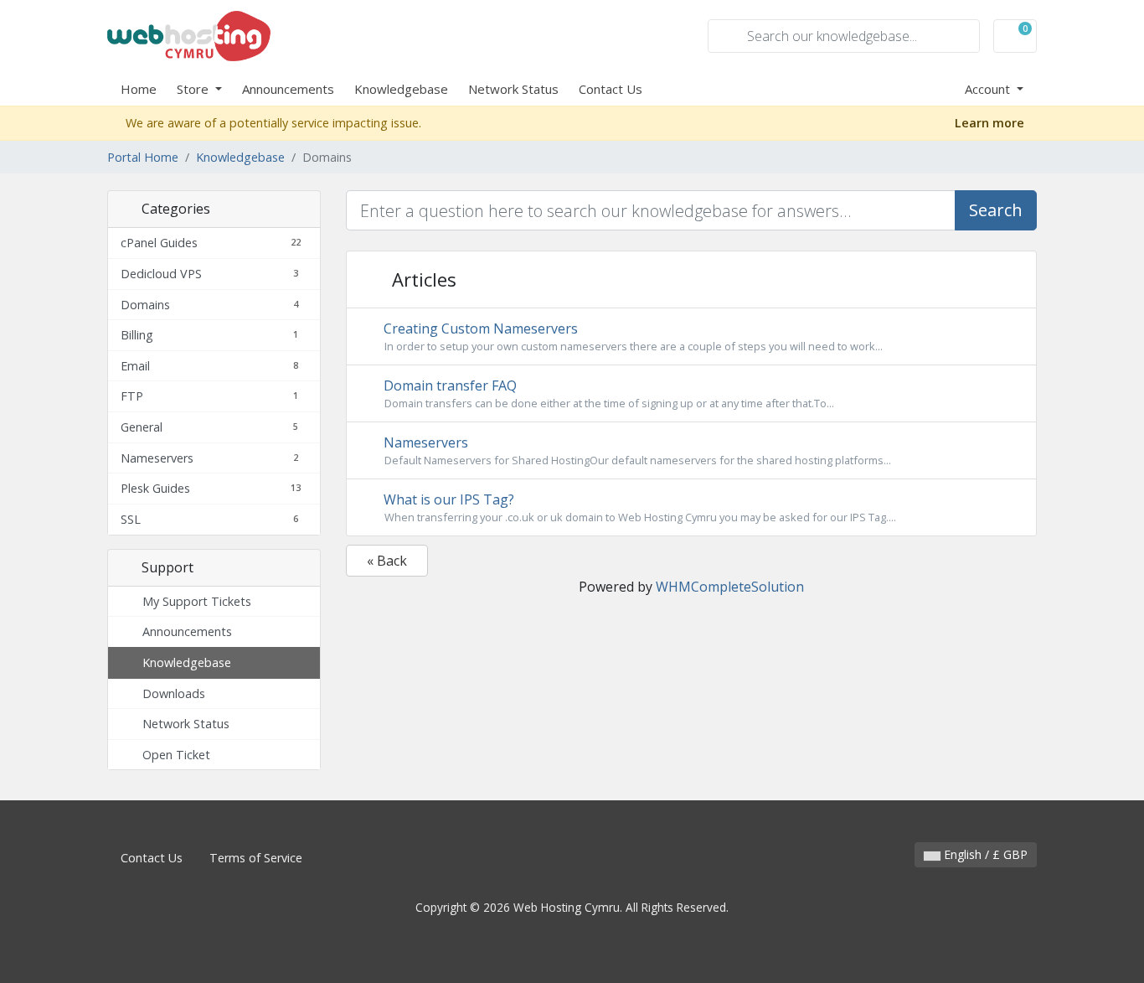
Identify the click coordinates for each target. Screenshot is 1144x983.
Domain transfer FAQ (607, 393)
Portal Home (142, 157)
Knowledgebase (401, 88)
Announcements (288, 88)
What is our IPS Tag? (638, 507)
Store (194, 88)
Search (996, 210)
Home (139, 88)
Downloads (170, 693)
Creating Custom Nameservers (631, 336)
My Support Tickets (193, 601)
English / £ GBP (984, 854)
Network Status (513, 88)
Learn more (991, 123)
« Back (387, 560)
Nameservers (635, 450)
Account (989, 88)
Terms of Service (255, 858)
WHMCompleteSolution (730, 586)
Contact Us (610, 88)
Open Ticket (173, 755)
